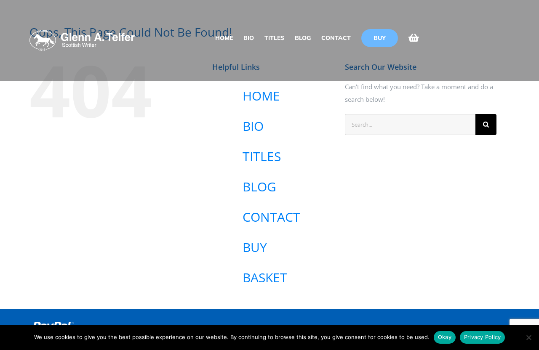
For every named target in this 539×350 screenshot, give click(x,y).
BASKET (265, 277)
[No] (528, 337)
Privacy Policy (482, 337)
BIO (253, 126)
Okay (444, 337)
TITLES (262, 156)
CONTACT (271, 216)
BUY (255, 247)
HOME (261, 95)
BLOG (259, 186)
